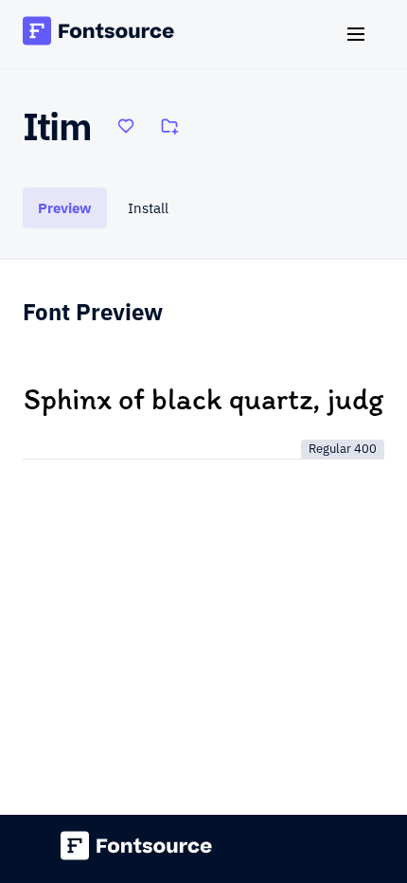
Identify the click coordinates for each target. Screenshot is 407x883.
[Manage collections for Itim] (169, 126)
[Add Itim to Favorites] (126, 126)
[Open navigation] (363, 34)
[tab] (65, 208)
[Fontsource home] (99, 33)
